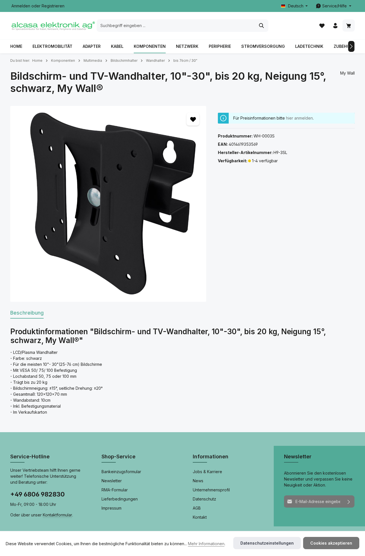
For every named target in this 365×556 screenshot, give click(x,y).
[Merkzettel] (322, 26)
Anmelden (20, 6)
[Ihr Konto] (335, 26)
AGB (197, 508)
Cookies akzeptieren (331, 543)
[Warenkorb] (348, 26)
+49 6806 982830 (37, 494)
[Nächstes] (351, 46)
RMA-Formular (115, 489)
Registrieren (53, 6)
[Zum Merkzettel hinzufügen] (192, 119)
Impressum (111, 508)
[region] (108, 203)
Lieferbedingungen (120, 498)
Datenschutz (204, 498)
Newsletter (112, 480)
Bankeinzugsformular (121, 471)
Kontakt (200, 517)
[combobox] (176, 25)
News (198, 480)
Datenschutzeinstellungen (267, 543)
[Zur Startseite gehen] (53, 25)
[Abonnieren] (348, 501)
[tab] (27, 313)
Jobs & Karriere (207, 471)
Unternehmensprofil (211, 489)
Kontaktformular (57, 514)
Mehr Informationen (206, 543)
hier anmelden (299, 118)
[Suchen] (261, 25)
